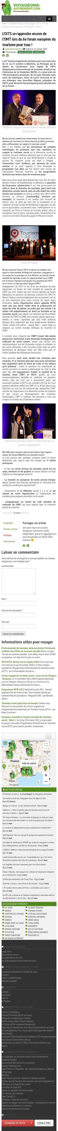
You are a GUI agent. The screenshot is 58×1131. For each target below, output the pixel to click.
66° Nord (9, 907)
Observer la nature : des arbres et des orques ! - (26, 883)
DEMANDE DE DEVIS (15, 1123)
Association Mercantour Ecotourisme (18, 1062)
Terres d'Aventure (12, 935)
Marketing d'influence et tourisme (16, 1105)
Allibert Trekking (35, 907)
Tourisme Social (16, 23)
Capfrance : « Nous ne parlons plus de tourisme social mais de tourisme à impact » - (26, 811)
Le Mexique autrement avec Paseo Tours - (23, 879)
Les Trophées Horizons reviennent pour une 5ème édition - (25, 866)
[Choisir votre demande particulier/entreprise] (31, 1123)
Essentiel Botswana (36, 916)
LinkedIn (5, 991)
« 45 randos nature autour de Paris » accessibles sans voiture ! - (27, 889)
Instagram (6, 1000)
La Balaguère (33, 923)
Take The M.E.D (8, 1096)
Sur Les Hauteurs (35, 929)
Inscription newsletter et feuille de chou (19, 971)
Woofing (5, 1074)
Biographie (8, 522)
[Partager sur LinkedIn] (7, 55)
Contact (5, 974)
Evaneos (8, 920)
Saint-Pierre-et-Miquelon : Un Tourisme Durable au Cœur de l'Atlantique (28, 1070)
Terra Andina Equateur (38, 932)
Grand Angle (33, 920)
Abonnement (9, 541)
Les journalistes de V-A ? (12, 957)
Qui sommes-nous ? (10, 954)
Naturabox (32, 926)
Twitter (5, 997)
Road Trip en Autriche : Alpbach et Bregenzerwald (23, 1078)
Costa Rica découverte (37, 913)
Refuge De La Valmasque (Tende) (16, 1018)
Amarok (8, 910)
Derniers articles (11, 528)
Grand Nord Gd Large (14, 923)
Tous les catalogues (10, 1012)
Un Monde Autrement (14, 938)
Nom (4, 598)
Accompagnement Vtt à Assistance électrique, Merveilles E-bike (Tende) (28, 1032)
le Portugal (30, 23)
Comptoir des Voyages (14, 913)
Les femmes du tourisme (12, 1093)
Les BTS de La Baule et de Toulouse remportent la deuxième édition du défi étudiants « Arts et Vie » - (28, 897)
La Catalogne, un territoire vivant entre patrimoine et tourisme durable (25, 1058)
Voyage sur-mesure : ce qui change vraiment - (25, 805)
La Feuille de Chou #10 (11, 1087)
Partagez (8, 535)
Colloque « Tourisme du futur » (15, 1099)
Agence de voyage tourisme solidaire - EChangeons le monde (28, 1102)
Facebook (6, 994)
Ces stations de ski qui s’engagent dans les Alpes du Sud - (25, 800)
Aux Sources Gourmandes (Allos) (16, 1039)
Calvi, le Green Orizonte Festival (16, 1108)
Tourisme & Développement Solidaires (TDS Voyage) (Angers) (29, 1036)
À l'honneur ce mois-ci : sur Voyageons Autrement (27, 794)
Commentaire (8, 565)
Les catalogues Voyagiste (15, 903)
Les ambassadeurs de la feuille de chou (19, 960)
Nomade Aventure (12, 929)
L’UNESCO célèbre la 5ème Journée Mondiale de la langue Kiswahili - (29, 851)
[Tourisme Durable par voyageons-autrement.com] (21, 7)
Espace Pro (6, 951)
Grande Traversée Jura (11, 1065)
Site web (5, 621)
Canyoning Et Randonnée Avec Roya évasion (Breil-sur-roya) (28, 1027)
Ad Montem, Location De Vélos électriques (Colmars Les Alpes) (26, 1044)
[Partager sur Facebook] (3, 55)
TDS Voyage (9, 932)
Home (4, 23)
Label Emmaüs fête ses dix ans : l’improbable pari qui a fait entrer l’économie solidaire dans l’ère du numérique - (27, 859)
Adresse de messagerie (12, 610)
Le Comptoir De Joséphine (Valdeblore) (18, 1024)
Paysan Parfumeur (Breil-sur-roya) (17, 1015)
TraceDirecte (33, 935)
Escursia (8, 916)
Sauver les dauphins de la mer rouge (17, 1090)
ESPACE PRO (44, 1123)
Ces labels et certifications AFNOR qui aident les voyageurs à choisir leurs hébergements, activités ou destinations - (28, 844)
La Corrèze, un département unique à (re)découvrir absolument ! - (27, 829)
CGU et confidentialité (11, 977)
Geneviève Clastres (13, 48)
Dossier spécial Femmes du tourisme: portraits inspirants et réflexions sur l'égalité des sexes (28, 1083)
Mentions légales (9, 980)
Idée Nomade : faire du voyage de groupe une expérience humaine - (28, 836)
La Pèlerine (9, 926)
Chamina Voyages (35, 910)
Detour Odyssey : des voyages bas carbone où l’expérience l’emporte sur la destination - (28, 873)
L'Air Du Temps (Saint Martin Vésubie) (18, 1021)
